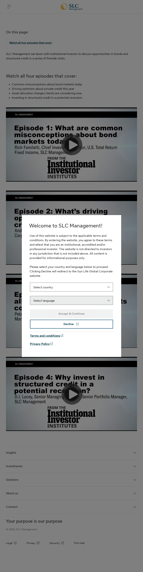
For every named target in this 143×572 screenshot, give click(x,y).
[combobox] (71, 287)
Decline (68, 324)
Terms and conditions (45, 335)
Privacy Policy (40, 344)
